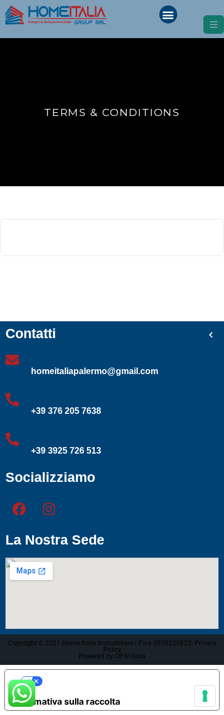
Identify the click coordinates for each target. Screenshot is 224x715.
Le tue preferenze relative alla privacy (123, 681)
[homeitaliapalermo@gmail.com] (12, 359)
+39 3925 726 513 (66, 450)
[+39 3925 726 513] (12, 439)
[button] (168, 14)
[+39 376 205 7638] (12, 399)
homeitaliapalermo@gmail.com (94, 371)
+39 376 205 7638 (66, 410)
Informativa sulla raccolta (67, 701)
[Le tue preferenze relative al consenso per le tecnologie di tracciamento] (205, 696)
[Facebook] (19, 508)
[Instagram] (49, 508)
